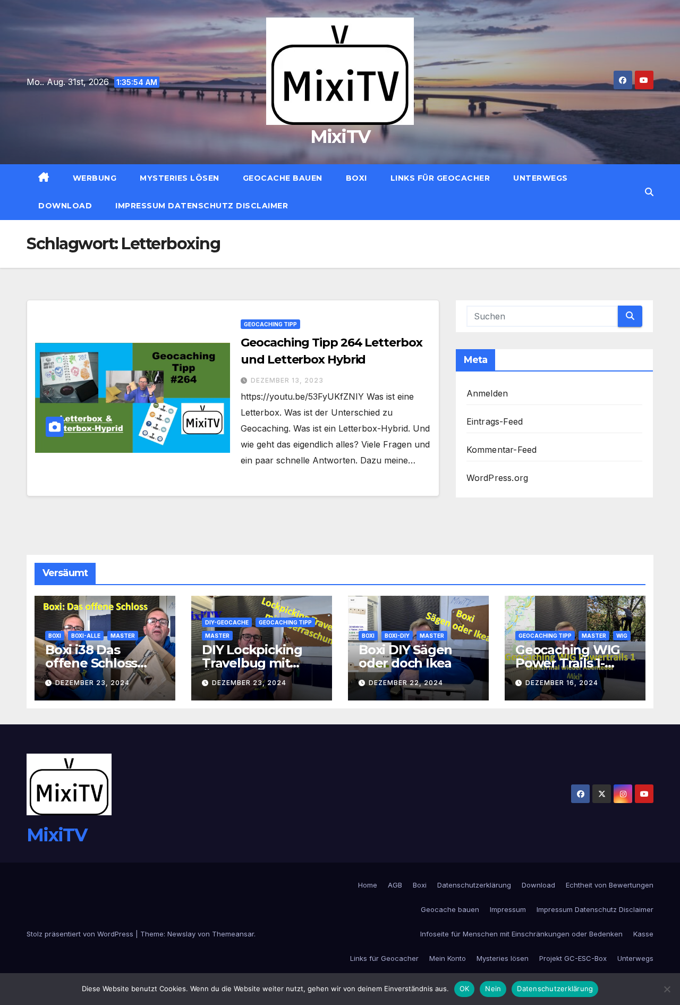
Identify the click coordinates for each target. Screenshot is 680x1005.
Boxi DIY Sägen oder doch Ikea (405, 656)
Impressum (508, 909)
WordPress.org (497, 477)
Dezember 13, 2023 (287, 380)
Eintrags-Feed (494, 421)
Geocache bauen (282, 178)
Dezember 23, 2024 (92, 683)
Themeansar (233, 934)
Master (122, 635)
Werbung (95, 178)
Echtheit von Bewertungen (609, 885)
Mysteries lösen (179, 178)
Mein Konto (447, 958)
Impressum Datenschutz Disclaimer (201, 205)
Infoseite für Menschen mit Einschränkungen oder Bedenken (521, 934)
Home (367, 885)
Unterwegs (540, 178)
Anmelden (487, 393)
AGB (395, 885)
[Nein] (666, 989)
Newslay (181, 934)
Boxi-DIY (397, 635)
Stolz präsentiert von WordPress (81, 934)
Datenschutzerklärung (474, 885)
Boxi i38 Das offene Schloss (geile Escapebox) (100, 663)
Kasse (643, 934)
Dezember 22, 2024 (406, 683)
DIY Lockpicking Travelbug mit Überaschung (252, 663)
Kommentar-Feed (501, 449)
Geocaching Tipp (270, 324)
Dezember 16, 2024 (561, 683)
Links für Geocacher (440, 178)
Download (65, 205)
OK (465, 988)
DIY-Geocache (227, 622)
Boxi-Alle (85, 635)
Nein (493, 988)
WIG (621, 635)
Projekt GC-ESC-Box (573, 958)
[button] (649, 192)
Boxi (356, 178)
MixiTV (340, 136)
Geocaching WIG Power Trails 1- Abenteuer (567, 663)
